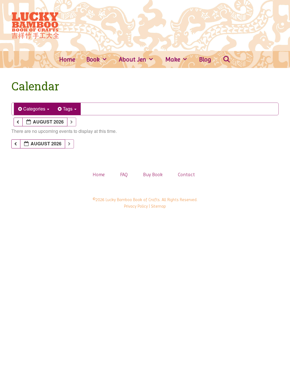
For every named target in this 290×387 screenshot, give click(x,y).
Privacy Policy (136, 206)
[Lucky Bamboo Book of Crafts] (35, 25)
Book (93, 59)
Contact (186, 174)
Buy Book (153, 174)
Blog (205, 59)
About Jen (132, 59)
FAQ (124, 174)
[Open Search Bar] (226, 59)
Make (172, 59)
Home (67, 59)
